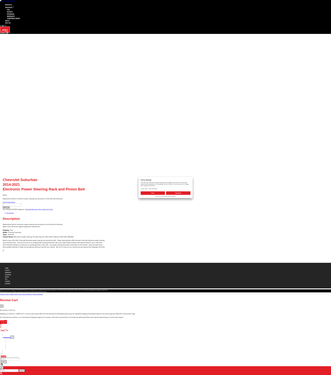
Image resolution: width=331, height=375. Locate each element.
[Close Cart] (1, 306)
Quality (7, 270)
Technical (8, 274)
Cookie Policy (13, 294)
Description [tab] (10, 213)
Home (6, 268)
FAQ (6, 279)
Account (7, 283)
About (7, 20)
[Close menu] (0, 326)
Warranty (8, 272)
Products (8, 5)
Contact (5, 30)
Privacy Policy (4, 294)
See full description (9, 202)
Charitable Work (13, 18)
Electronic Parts (48, 209)
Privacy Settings (38, 294)
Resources (7, 337)
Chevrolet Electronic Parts (33, 209)
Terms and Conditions (25, 294)
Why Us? (8, 23)
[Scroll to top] (1, 322)
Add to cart (6, 207)
